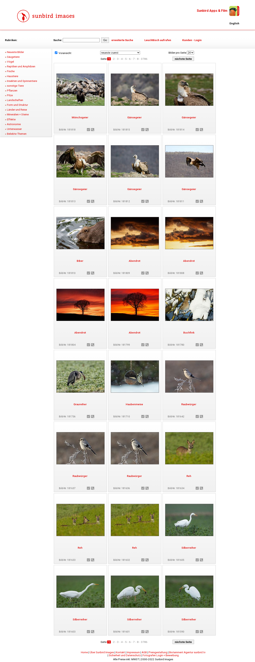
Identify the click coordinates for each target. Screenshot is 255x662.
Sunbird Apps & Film (212, 11)
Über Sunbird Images (102, 652)
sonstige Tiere (15, 85)
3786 (144, 58)
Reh (188, 476)
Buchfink (188, 332)
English (234, 23)
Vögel (10, 61)
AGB (144, 652)
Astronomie (14, 124)
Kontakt (120, 652)
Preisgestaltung (158, 652)
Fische (11, 71)
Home (84, 652)
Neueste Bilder (15, 52)
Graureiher (80, 404)
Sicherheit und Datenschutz (125, 655)
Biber (80, 260)
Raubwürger (188, 404)
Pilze (10, 95)
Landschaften (15, 100)
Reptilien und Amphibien (21, 66)
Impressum (133, 652)
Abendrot (134, 260)
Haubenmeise (134, 404)
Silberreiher (188, 547)
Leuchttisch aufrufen (157, 40)
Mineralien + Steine (18, 114)
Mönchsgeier (80, 117)
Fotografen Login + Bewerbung (161, 655)
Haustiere (12, 76)
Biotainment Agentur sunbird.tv (187, 652)
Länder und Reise (17, 109)
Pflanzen (12, 90)
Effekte (11, 119)
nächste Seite (183, 58)
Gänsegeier (134, 117)
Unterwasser (14, 128)
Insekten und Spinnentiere (22, 80)
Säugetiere (13, 56)
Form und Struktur (17, 104)
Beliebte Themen (16, 133)
